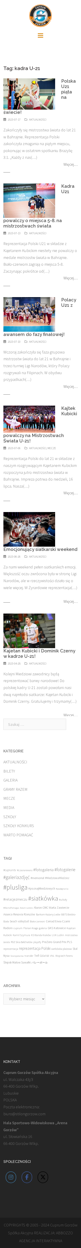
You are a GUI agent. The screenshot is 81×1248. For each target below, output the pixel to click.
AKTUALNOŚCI (37, 119)
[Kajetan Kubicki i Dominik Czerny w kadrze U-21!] (29, 630)
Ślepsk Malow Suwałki (17, 962)
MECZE (51, 448)
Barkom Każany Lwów (48, 914)
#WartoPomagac (11, 907)
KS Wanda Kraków (41, 935)
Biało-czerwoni (37, 921)
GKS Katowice (57, 928)
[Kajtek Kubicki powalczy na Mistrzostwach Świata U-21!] (29, 418)
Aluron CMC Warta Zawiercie (51, 908)
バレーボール (40, 962)
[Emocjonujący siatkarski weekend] (29, 528)
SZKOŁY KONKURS (18, 825)
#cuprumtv (9, 870)
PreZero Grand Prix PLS (57, 942)
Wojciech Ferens (64, 955)
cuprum (18, 928)
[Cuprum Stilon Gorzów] (40, 15)
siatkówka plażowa (61, 948)
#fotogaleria (43, 869)
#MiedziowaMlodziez (57, 878)
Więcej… (70, 164)
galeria (43, 928)
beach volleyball (19, 921)
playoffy (37, 942)
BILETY (9, 771)
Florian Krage (30, 928)
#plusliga (15, 887)
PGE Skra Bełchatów (21, 942)
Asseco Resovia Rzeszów (19, 914)
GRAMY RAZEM (15, 789)
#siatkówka (43, 898)
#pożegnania (62, 888)
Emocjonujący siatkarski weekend (40, 549)
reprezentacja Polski (34, 948)
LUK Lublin (58, 935)
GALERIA (10, 780)
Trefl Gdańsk (41, 956)
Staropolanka (17, 955)
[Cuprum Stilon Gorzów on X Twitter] (43, 1177)
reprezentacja (10, 948)
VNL (52, 955)
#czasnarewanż (24, 870)
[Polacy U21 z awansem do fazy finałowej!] (29, 313)
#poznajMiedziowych (41, 888)
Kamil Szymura (21, 935)
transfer (29, 955)
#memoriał (37, 878)
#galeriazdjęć (16, 877)
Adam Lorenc (26, 907)
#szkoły (63, 899)
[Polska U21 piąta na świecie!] (29, 93)
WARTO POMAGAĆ (18, 834)
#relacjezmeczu (15, 899)
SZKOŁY (9, 816)
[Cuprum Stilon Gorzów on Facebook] (27, 1177)
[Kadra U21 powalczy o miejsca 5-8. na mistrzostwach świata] (29, 200)
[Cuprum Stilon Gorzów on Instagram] (11, 1177)
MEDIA (8, 807)
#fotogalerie (64, 869)
